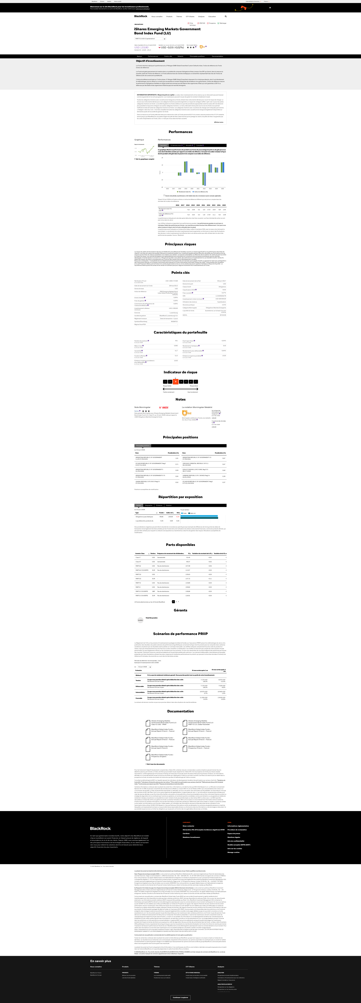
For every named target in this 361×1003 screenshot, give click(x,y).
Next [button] (178, 601)
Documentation (217, 56)
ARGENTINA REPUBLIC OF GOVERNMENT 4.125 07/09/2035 (149, 458)
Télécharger (223, 23)
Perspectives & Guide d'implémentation (228, 975)
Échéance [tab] (159, 505)
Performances (153, 56)
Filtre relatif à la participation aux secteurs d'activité (185, 782)
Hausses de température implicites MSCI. (171, 784)
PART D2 (138, 574)
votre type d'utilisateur (143, 9)
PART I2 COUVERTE (142, 591)
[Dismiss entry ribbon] (270, 7)
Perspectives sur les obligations (226, 987)
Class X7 (138, 561)
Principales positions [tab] (142, 445)
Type (137, 513)
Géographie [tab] (148, 505)
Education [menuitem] (212, 16)
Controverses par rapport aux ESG (148, 784)
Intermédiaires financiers (253, 1)
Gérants (180, 56)
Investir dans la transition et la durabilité (196, 975)
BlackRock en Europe (96, 975)
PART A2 (138, 566)
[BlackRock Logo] (100, 829)
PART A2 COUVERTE (142, 570)
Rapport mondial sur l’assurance (226, 980)
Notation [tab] (169, 505)
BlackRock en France (95, 972)
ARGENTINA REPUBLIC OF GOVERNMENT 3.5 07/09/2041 (197, 458)
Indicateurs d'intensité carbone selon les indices (155, 782)
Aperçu (139, 56)
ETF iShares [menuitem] (190, 16)
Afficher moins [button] (218, 122)
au (135, 667)
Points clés (168, 56)
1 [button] (173, 601)
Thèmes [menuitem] (179, 16)
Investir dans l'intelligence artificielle (195, 977)
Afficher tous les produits (128, 975)
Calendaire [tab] (163, 145)
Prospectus (212, 23)
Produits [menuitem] (169, 16)
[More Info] (195, 46)
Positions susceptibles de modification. (146, 489)
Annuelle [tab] (188, 145)
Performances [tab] (164, 140)
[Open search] (226, 16)
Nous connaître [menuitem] (157, 16)
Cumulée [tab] (199, 145)
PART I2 (138, 587)
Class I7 (138, 557)
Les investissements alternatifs (162, 975)
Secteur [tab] (138, 505)
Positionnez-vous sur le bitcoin (162, 977)
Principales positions (197, 56)
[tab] (145, 150)
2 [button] (176, 601)
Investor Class (139, 553)
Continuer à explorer (180, 997)
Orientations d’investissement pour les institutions (231, 977)
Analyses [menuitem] (201, 16)
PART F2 (138, 583)
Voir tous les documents (156, 764)
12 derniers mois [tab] (176, 145)
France (266, 1)
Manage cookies (234, 852)
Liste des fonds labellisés (128, 977)
